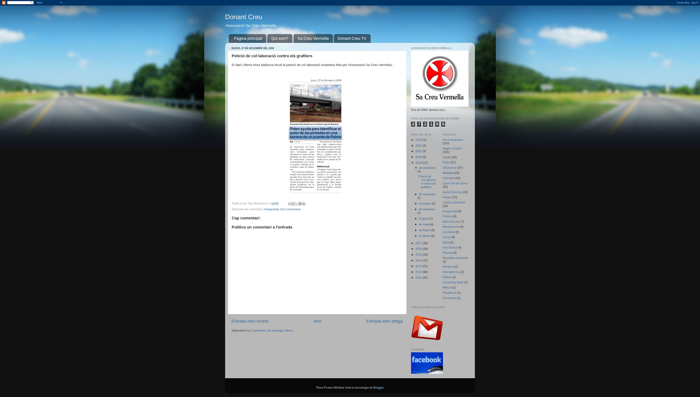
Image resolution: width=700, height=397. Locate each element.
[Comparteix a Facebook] (300, 204)
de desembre (427, 167)
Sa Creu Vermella (313, 38)
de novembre (427, 194)
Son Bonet (449, 298)
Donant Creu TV (352, 38)
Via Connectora (290, 209)
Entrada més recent (250, 321)
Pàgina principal (248, 38)
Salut (446, 242)
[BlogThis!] (293, 204)
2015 (419, 254)
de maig (424, 224)
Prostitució (449, 292)
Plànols (447, 252)
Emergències (451, 272)
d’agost (424, 218)
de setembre (427, 209)
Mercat (447, 287)
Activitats (448, 178)
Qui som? (279, 38)
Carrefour (449, 232)
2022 (419, 139)
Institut (447, 157)
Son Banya (450, 247)
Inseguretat (271, 209)
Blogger (378, 387)
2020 (419, 151)
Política (447, 216)
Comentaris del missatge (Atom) (272, 330)
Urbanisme (450, 167)
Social (447, 237)
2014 (419, 260)
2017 (419, 243)
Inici (317, 321)
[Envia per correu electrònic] (290, 204)
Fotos (446, 162)
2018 (419, 162)
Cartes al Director (454, 202)
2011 (418, 277)
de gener (425, 235)
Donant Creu (243, 17)
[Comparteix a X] (297, 204)
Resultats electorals (455, 257)
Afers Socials (451, 221)
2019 (419, 157)
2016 (419, 248)
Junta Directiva (452, 192)
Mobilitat (448, 173)
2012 (419, 272)
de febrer (425, 230)
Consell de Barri (453, 282)
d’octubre (425, 203)
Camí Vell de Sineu (455, 183)
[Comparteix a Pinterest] (304, 204)
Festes (447, 197)
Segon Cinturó (452, 148)
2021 (419, 145)
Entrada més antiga (384, 321)
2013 (419, 266)
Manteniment (451, 226)
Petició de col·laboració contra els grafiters (427, 182)
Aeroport (448, 266)
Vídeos (447, 277)
